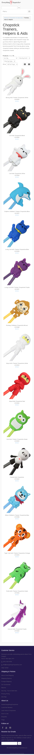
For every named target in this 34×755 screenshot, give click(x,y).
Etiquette (4, 716)
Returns (3, 687)
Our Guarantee (5, 684)
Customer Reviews (6, 707)
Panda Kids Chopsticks (17, 477)
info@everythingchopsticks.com (12, 664)
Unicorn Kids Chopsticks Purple (17, 629)
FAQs (3, 720)
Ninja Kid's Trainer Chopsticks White (17, 363)
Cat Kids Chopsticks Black (17, 135)
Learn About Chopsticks (8, 710)
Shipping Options (6, 678)
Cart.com (22, 753)
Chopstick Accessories (16, 18)
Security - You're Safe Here (9, 691)
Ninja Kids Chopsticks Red (17, 401)
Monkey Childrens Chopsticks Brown (17, 325)
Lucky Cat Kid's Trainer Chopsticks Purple (17, 287)
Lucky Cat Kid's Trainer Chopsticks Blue (17, 249)
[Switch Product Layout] (29, 64)
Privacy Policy (5, 694)
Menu (5, 11)
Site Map (4, 697)
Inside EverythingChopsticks (9, 704)
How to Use (4, 713)
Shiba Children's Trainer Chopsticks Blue (17, 515)
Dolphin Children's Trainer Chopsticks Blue (17, 211)
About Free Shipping (7, 675)
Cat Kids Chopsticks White (17, 173)
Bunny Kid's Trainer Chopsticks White (17, 97)
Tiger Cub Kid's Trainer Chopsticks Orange (17, 553)
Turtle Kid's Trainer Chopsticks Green (17, 591)
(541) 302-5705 (7, 661)
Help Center (4, 668)
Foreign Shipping (6, 681)
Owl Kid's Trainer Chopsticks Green (17, 439)
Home (6, 18)
